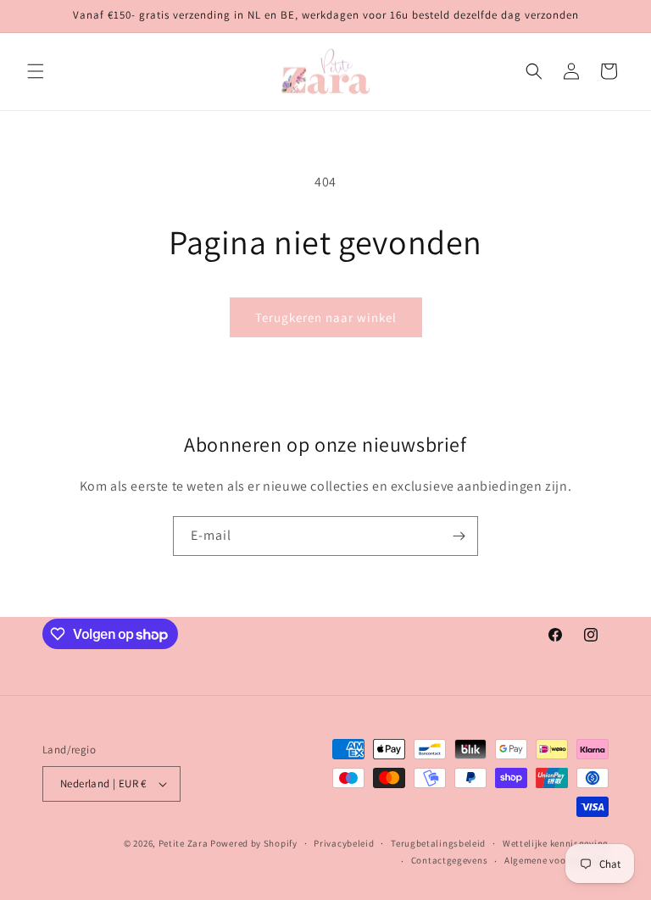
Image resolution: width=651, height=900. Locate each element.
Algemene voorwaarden (556, 860)
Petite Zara (184, 843)
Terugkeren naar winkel (326, 317)
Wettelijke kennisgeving (556, 843)
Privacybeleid (344, 843)
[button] (35, 71)
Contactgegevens (449, 860)
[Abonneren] (458, 536)
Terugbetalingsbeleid (438, 843)
